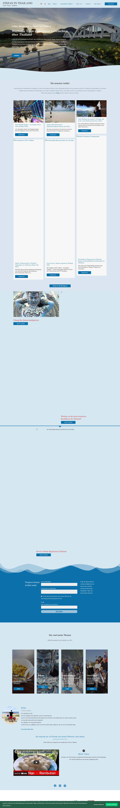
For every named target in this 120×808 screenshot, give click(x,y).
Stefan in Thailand (17, 3)
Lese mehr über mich (27, 729)
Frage (49, 603)
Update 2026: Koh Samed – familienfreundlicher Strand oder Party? (58, 125)
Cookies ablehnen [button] (99, 804)
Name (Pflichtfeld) (46, 581)
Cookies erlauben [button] (112, 804)
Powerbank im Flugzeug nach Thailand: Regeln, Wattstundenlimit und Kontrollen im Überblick (91, 261)
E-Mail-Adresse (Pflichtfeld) (48, 588)
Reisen (55, 4)
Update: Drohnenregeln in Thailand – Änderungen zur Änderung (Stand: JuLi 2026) (27, 265)
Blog (49, 4)
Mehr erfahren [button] (7, 805)
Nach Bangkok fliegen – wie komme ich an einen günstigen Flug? (28, 125)
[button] (111, 3)
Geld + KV (79, 4)
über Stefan (97, 4)
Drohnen (88, 4)
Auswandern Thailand (66, 4)
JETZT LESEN (21, 323)
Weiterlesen (21, 134)
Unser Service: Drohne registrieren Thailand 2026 (60, 264)
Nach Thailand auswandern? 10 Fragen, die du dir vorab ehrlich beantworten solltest (91, 120)
